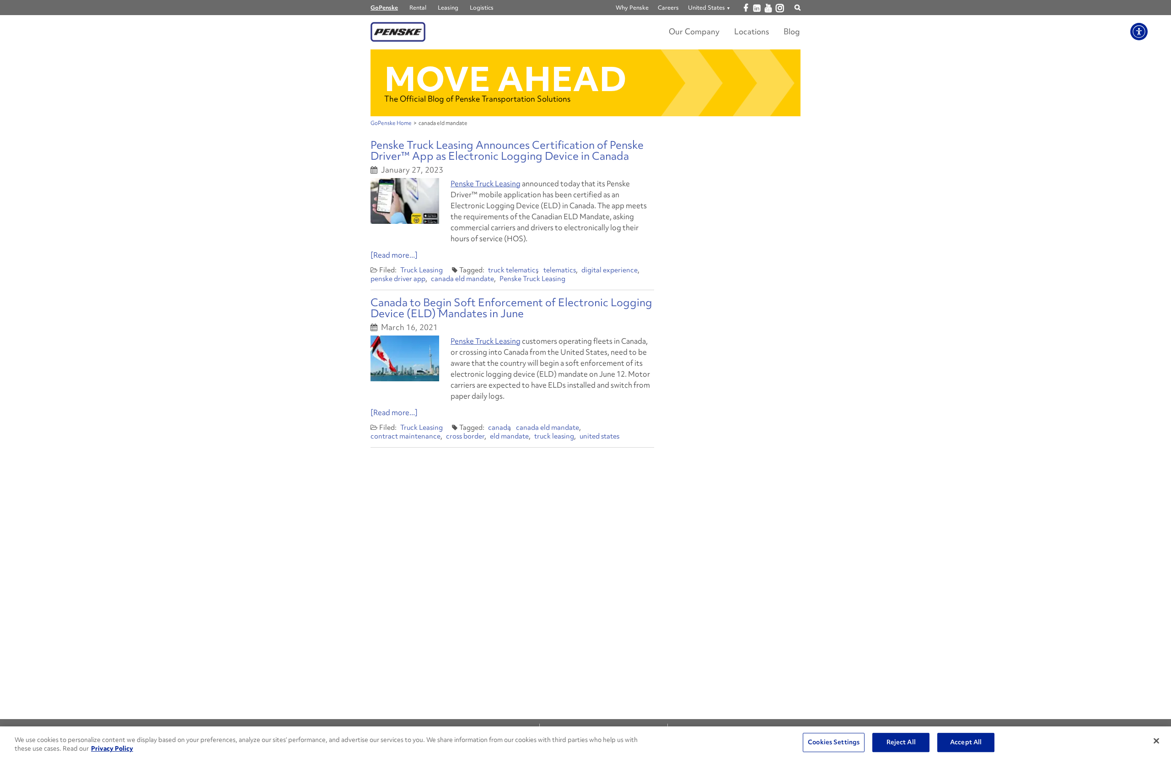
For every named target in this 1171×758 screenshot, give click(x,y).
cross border (465, 436)
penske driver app (398, 279)
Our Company (694, 31)
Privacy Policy (112, 748)
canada (499, 427)
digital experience (609, 270)
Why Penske (632, 7)
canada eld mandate (462, 279)
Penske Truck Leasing (486, 184)
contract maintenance (405, 436)
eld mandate (509, 436)
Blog (792, 31)
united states (599, 436)
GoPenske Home (391, 123)
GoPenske (384, 7)
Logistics (482, 7)
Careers (668, 7)
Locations (751, 31)
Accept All (966, 742)
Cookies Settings (833, 742)
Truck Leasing (421, 270)
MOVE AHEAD (505, 79)
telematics (559, 270)
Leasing (448, 7)
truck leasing (554, 436)
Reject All (901, 742)
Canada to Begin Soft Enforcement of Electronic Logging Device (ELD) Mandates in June (511, 307)
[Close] (1156, 741)
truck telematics (513, 270)
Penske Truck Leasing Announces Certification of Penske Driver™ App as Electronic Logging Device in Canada (507, 150)
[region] (585, 742)
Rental (417, 7)
